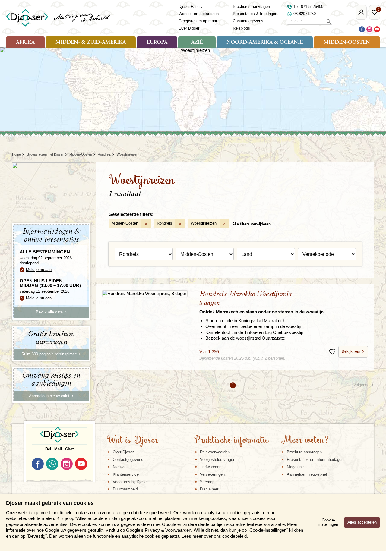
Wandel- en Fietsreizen (199, 13)
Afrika (25, 42)
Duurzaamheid (125, 489)
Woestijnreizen (204, 223)
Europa (157, 42)
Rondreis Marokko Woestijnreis (261, 302)
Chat (69, 449)
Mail (58, 449)
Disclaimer (209, 489)
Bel (48, 449)
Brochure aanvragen (304, 452)
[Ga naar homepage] (58, 18)
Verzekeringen (212, 474)
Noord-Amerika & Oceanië (264, 42)
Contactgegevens (248, 21)
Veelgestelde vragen (217, 459)
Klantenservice (126, 474)
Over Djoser (189, 28)
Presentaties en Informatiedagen (315, 459)
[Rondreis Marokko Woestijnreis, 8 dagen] (145, 293)
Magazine (295, 466)
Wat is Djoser (132, 440)
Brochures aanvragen (251, 6)
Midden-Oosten (347, 42)
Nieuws (119, 466)
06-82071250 (304, 13)
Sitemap (207, 482)
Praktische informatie (231, 440)
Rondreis (164, 223)
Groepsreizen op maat (198, 21)
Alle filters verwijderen (251, 224)
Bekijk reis (351, 351)
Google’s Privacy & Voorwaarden (158, 530)
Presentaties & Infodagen (255, 13)
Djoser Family (191, 6)
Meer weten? (305, 440)
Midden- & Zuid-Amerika (90, 42)
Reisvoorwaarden (215, 452)
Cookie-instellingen (328, 522)
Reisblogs (241, 28)
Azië (197, 42)
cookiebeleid (234, 536)
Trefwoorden (210, 466)
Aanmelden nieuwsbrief (307, 474)
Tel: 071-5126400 (308, 6)
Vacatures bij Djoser (130, 482)
